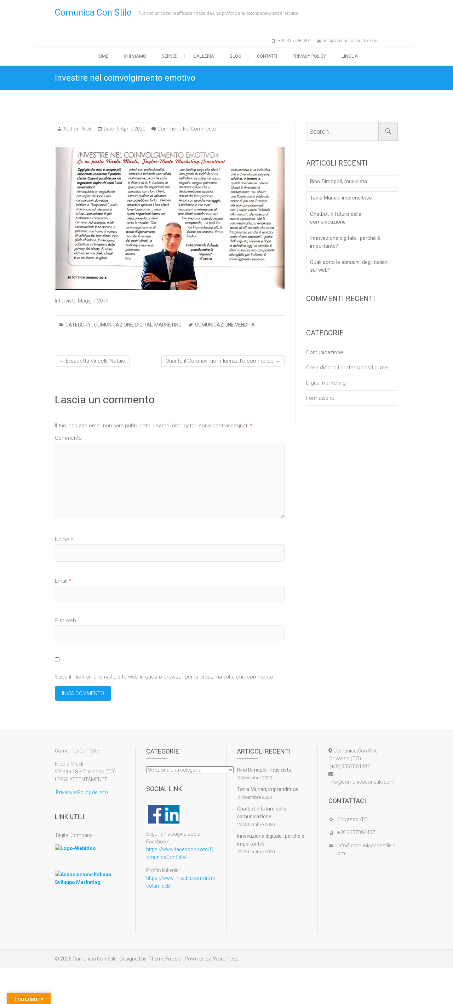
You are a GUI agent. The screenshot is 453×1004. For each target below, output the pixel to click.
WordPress (226, 959)
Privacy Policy (309, 56)
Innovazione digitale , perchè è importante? (345, 242)
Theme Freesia (165, 959)
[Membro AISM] (90, 874)
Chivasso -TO (352, 819)
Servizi (170, 56)
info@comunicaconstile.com (351, 40)
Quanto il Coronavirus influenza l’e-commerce (223, 361)
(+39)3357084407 (349, 766)
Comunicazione (113, 325)
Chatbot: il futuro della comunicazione (335, 218)
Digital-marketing (158, 325)
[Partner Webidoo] (75, 848)
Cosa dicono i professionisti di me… (348, 367)
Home (102, 56)
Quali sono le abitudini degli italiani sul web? (349, 266)
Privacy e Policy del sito (81, 792)
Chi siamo (135, 56)
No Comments (199, 129)
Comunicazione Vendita (225, 325)
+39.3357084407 (294, 40)
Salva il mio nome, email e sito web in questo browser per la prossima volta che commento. (165, 677)
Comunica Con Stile (93, 12)
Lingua (350, 56)
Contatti (267, 56)
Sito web (65, 620)
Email (63, 581)
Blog (235, 56)
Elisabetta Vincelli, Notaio (92, 361)
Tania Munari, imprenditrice (341, 198)
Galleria (203, 56)
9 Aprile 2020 (130, 129)
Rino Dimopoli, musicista (338, 181)
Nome (64, 539)
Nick (86, 129)
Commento (68, 438)
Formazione (320, 398)
